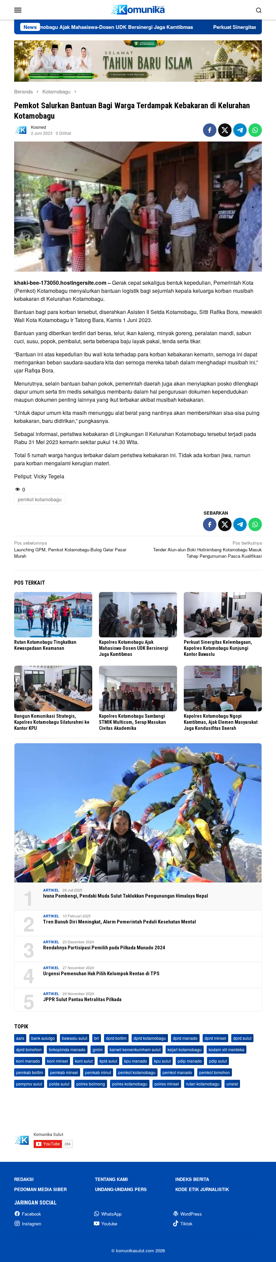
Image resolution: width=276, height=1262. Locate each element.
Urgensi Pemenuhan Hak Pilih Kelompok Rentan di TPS (101, 974)
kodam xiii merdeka (226, 1049)
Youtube (109, 1223)
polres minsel (166, 1084)
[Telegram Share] (240, 130)
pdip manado (190, 1061)
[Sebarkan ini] (209, 130)
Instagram (31, 1223)
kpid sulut (108, 1061)
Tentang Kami (111, 1179)
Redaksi (24, 1179)
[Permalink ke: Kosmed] (21, 129)
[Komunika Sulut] (137, 9)
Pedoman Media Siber (40, 1189)
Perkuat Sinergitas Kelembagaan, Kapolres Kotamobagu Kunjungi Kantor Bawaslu (218, 648)
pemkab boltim (29, 1072)
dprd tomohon (29, 1049)
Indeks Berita (192, 1179)
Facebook (31, 1214)
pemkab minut (98, 1072)
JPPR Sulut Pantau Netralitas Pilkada (82, 999)
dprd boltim (116, 1038)
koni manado (28, 1061)
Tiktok (186, 1223)
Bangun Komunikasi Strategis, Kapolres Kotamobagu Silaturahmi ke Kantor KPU (52, 722)
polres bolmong (90, 1084)
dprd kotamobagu (150, 1038)
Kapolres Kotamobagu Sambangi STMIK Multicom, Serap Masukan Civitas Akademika (132, 722)
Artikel (51, 890)
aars (20, 1038)
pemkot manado (177, 1072)
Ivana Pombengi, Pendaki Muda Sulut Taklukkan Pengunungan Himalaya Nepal (125, 896)
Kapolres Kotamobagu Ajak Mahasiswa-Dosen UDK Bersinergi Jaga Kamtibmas (133, 648)
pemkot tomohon (214, 1072)
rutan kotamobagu (202, 1084)
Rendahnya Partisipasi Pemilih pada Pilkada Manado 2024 (104, 948)
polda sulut (59, 1084)
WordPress (191, 1214)
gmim (98, 1049)
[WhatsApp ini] (255, 130)
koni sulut (84, 1061)
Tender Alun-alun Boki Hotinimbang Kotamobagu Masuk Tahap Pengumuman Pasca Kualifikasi (207, 549)
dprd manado (185, 1038)
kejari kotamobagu (185, 1049)
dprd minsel (215, 1038)
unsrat (232, 1084)
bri (96, 1038)
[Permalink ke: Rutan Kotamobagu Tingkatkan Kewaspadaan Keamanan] (53, 614)
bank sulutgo (43, 1038)
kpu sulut (162, 1061)
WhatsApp (111, 1214)
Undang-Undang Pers (121, 1189)
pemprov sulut (29, 1084)
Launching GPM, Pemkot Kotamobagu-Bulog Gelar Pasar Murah (70, 549)
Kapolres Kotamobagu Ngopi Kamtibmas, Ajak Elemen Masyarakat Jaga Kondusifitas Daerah (220, 722)
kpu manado (135, 1061)
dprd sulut (242, 1038)
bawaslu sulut (74, 1038)
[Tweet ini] (225, 130)
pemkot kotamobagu (40, 499)
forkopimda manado (67, 1049)
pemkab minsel (64, 1072)
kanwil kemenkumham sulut (135, 1049)
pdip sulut (218, 1061)
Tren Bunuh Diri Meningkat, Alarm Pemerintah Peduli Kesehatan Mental (119, 922)
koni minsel (57, 1061)
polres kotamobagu (129, 1084)
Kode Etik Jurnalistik (202, 1189)
